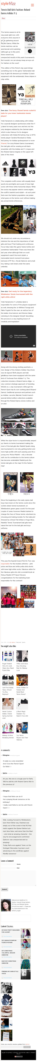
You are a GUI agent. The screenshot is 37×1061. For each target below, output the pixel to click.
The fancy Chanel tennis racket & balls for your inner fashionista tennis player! (18, 113)
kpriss (13, 642)
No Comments (8, 936)
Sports (23, 642)
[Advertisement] (18, 26)
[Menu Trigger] (32, 5)
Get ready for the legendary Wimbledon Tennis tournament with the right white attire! (17, 294)
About (28, 1052)
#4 (1, 814)
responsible (5, 564)
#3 (1, 791)
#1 (1, 755)
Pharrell (4, 143)
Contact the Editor (19, 1052)
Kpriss (27, 1044)
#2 (1, 773)
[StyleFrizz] (8, 6)
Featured (18, 642)
